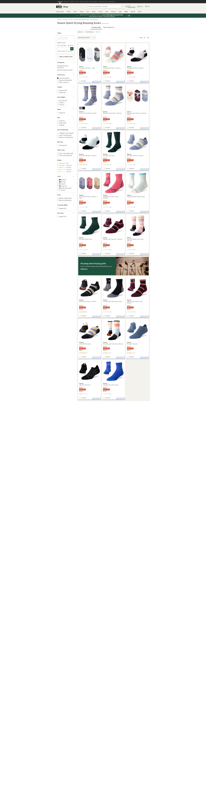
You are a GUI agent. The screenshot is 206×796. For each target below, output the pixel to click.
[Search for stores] (71, 48)
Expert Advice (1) (108, 27)
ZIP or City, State (61, 45)
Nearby (71, 45)
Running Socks (94, 19)
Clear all (98, 32)
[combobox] (106, 6)
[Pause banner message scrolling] (129, 15)
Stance (59, 19)
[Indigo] (80, 108)
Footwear (65, 19)
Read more (84, 269)
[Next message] (127, 15)
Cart (148, 6)
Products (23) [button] (96, 27)
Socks (71, 19)
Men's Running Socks (63, 70)
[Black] (83, 108)
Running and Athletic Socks (81, 19)
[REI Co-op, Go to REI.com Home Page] (59, 6)
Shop (65, 6)
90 (148, 37)
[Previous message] (77, 15)
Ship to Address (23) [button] (66, 56)
